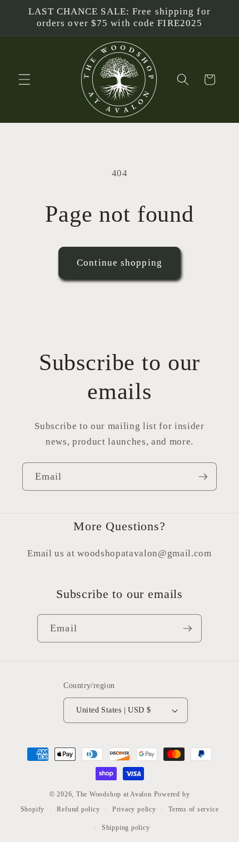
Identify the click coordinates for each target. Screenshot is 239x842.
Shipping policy (126, 827)
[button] (24, 79)
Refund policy (78, 809)
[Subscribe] (203, 476)
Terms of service (193, 809)
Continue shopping (119, 262)
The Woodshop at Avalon (114, 794)
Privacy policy (134, 809)
